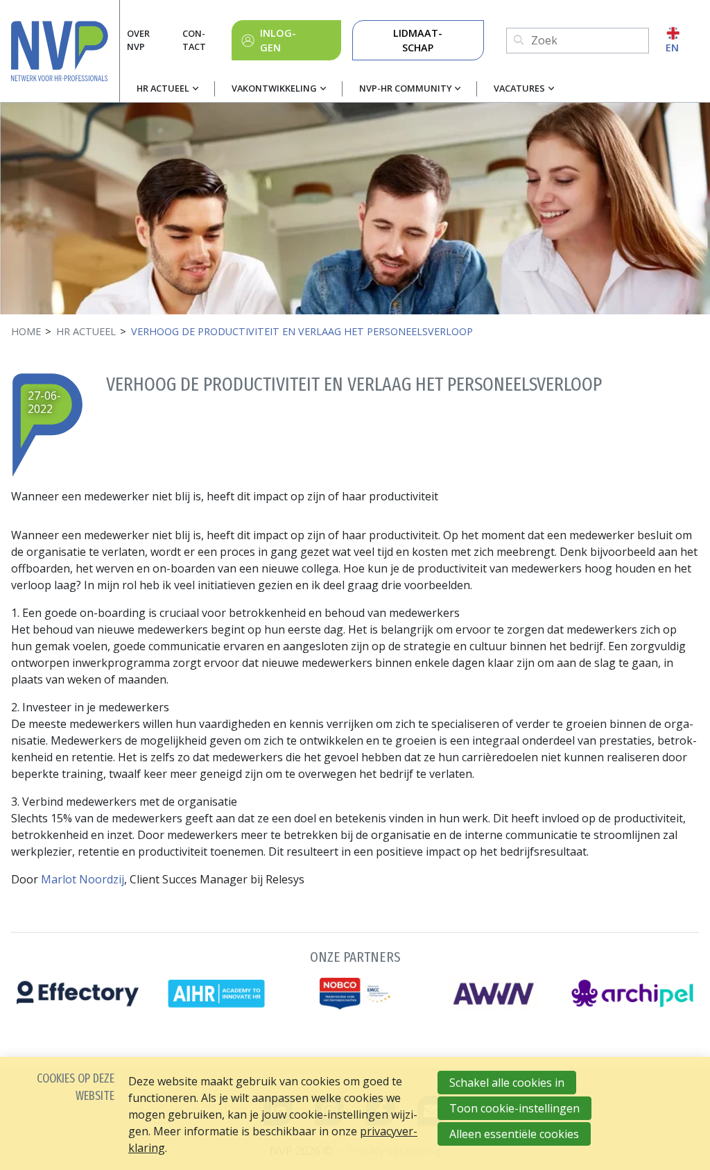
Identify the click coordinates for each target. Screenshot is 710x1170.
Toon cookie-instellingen (514, 1108)
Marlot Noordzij (82, 879)
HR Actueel (163, 88)
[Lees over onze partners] (355, 978)
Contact (194, 40)
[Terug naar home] (65, 51)
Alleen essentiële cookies (514, 1134)
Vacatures (519, 88)
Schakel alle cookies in (506, 1082)
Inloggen (278, 40)
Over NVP (138, 40)
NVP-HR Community (405, 88)
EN (672, 47)
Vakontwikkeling (274, 88)
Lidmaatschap (417, 40)
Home (26, 331)
